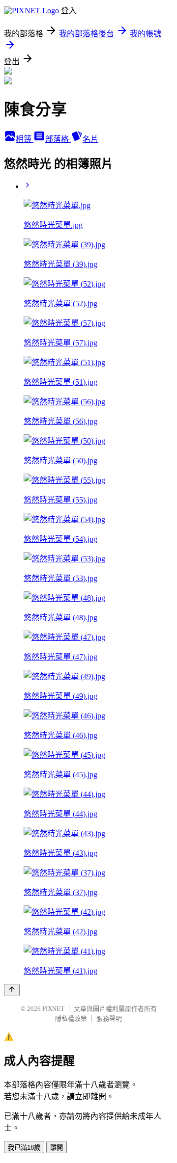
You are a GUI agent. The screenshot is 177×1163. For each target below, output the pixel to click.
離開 (56, 1147)
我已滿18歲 (24, 1147)
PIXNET (53, 1008)
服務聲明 (109, 1018)
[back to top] (12, 990)
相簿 (24, 139)
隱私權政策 (71, 1018)
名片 (90, 139)
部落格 (58, 139)
